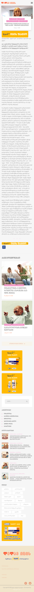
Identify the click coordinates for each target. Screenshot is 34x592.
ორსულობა (8, 414)
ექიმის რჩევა (23, 21)
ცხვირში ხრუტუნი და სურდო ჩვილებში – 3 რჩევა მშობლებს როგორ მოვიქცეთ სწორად (21, 479)
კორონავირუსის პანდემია (10, 504)
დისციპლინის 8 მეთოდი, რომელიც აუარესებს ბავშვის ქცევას (16, 290)
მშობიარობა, (22, 473)
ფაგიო (19, 496)
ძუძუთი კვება (7, 496)
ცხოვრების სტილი (10, 421)
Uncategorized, (14, 473)
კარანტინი (17, 492)
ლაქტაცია (6, 492)
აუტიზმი (17, 512)
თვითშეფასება (8, 500)
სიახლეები (7, 426)
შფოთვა (20, 500)
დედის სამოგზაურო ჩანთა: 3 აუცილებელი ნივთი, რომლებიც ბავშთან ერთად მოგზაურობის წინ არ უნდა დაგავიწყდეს (21, 457)
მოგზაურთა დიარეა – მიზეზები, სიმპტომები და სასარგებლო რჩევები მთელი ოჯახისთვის (20, 447)
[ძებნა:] (17, 401)
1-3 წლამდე (21, 19)
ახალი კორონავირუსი (9, 515)
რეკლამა (4, 574)
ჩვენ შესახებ (5, 566)
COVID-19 (6, 512)
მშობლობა (20, 285)
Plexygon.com (17, 589)
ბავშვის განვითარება (12, 21)
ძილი (22, 515)
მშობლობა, (13, 452)
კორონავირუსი (18, 489)
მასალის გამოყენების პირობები (10, 569)
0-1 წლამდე (13, 19)
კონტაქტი (4, 577)
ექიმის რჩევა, (13, 434)
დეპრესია (6, 489)
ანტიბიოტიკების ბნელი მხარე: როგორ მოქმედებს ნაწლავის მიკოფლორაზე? (20, 437)
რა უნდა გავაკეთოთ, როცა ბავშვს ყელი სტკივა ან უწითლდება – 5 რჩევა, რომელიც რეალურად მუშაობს (20, 467)
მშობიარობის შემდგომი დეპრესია (12, 508)
